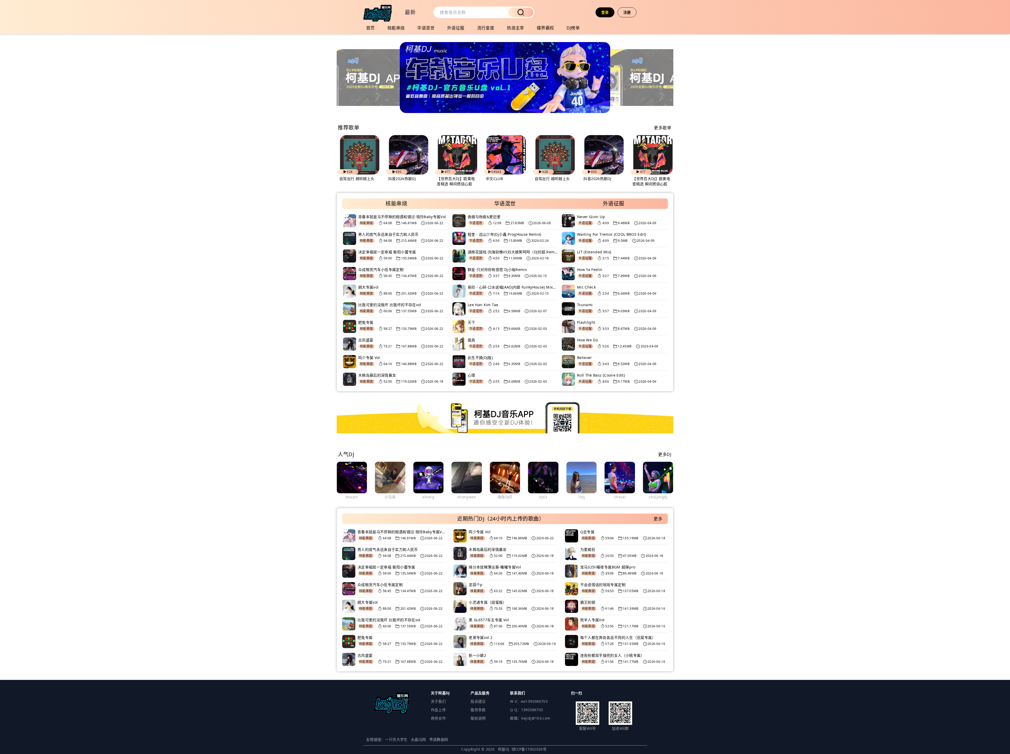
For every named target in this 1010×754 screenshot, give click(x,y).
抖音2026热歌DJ (402, 178)
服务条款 (478, 709)
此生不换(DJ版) (480, 357)
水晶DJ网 (418, 739)
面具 (471, 339)
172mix (658, 496)
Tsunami (585, 304)
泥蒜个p (475, 584)
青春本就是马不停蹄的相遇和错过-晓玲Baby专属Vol (402, 216)
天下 (471, 322)
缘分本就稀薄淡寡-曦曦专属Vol (495, 567)
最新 (410, 12)
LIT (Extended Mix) (594, 251)
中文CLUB (494, 178)
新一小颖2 (477, 655)
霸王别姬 (587, 602)
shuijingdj (619, 496)
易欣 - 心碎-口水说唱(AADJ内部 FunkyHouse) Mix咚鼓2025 (513, 287)
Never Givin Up (591, 216)
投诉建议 (478, 701)
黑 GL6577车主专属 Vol (489, 619)
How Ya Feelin (590, 269)
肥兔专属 (365, 322)
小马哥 (351, 496)
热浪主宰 (515, 28)
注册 (627, 12)
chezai (581, 496)
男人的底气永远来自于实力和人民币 (388, 234)
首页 (370, 28)
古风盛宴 (365, 339)
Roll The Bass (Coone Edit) (601, 375)
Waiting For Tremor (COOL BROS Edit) (611, 234)
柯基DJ (503, 749)
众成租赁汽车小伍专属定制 (380, 269)
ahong (390, 496)
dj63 (505, 496)
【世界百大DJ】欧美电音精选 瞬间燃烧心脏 (456, 181)
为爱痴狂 (587, 549)
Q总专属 (587, 531)
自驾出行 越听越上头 (357, 178)
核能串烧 (396, 28)
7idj (543, 496)
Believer (584, 357)
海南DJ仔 (466, 496)
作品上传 (438, 709)
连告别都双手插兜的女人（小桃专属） (612, 655)
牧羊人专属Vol (592, 619)
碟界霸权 (545, 28)
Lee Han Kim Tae (483, 304)
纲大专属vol (368, 287)
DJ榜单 (573, 28)
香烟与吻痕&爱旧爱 (484, 216)
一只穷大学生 (396, 739)
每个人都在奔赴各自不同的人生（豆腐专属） (618, 637)
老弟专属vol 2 (480, 637)
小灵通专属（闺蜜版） (488, 602)
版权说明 (478, 718)
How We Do (587, 339)
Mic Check (586, 287)
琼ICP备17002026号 (529, 749)
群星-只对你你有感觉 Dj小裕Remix (497, 269)
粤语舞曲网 (438, 739)
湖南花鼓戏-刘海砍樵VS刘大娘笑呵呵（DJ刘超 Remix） (513, 251)
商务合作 (438, 718)
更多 (658, 519)
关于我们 (438, 701)
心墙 (471, 375)
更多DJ (664, 454)
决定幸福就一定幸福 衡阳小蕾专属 (387, 251)
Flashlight (586, 322)
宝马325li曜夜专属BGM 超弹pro (607, 567)
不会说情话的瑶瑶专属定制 (602, 584)
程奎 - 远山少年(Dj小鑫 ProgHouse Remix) (504, 234)
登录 (605, 12)
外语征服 (455, 28)
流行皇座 (485, 28)
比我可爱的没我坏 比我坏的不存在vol (389, 304)
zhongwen (428, 496)
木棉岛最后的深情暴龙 (377, 375)
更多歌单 (662, 128)
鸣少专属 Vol (369, 357)
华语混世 (426, 28)
